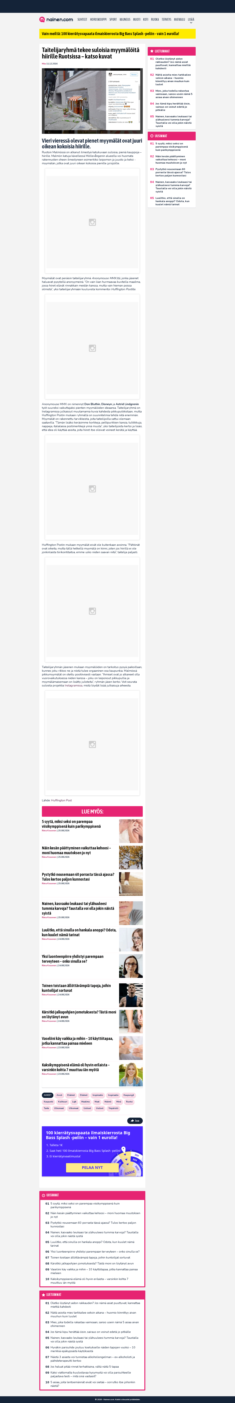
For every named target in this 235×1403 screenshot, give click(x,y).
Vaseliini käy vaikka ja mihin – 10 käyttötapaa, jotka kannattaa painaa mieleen (77, 1041)
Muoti (136, 19)
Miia (44, 63)
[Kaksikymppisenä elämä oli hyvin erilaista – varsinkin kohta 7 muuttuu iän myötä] (131, 1074)
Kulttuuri (62, 1101)
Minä (118, 1101)
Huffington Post (61, 800)
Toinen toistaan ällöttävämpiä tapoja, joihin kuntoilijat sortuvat (76, 988)
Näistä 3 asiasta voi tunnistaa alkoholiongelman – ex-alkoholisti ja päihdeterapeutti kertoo (93, 1359)
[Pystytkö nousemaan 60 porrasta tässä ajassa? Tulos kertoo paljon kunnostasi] (131, 884)
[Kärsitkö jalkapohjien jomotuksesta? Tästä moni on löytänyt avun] (131, 1022)
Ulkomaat (59, 1108)
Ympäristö (113, 1108)
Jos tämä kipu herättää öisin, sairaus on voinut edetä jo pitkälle (91, 1332)
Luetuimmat (54, 1295)
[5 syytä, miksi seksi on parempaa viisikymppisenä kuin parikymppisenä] (131, 831)
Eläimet (71, 1095)
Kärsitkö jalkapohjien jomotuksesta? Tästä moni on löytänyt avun (79, 1014)
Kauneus (125, 19)
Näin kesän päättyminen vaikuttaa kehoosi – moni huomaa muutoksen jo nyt (76, 850)
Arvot (59, 1095)
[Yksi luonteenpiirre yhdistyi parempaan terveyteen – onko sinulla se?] (131, 966)
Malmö (108, 1101)
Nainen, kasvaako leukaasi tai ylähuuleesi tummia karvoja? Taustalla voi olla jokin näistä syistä (78, 908)
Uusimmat (53, 1195)
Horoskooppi (98, 19)
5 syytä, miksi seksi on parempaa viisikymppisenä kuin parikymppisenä (71, 824)
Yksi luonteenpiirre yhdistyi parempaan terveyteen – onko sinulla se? (72, 959)
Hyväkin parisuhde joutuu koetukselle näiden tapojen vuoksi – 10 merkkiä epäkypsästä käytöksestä (93, 1349)
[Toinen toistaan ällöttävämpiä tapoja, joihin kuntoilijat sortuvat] (131, 995)
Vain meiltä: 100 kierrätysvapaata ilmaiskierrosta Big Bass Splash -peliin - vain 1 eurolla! (110, 33)
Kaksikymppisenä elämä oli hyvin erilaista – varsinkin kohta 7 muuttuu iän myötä (76, 1067)
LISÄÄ (191, 19)
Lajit (74, 1101)
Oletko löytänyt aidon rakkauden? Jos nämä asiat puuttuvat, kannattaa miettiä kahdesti (95, 1305)
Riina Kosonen (49, 830)
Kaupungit (129, 1095)
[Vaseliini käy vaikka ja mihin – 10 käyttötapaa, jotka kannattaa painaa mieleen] (131, 1048)
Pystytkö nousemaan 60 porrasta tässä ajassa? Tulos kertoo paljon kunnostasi (78, 877)
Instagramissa (73, 685)
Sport (113, 19)
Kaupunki (48, 1101)
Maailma (85, 1101)
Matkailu (179, 19)
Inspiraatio (98, 1095)
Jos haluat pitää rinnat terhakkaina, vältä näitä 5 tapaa (85, 1367)
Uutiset (87, 1108)
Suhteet (82, 19)
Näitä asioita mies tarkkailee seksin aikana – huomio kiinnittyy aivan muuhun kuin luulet (93, 1314)
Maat (97, 1101)
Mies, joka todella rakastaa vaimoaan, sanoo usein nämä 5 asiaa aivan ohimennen (95, 1324)
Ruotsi (129, 1101)
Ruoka (155, 19)
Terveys (166, 19)
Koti (145, 19)
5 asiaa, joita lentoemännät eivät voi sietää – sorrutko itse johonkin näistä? (93, 1384)
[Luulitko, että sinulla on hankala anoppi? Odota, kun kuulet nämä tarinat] (131, 939)
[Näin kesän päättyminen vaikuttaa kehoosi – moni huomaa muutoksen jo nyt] (131, 857)
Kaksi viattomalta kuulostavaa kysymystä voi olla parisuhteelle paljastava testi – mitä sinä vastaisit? (91, 1374)
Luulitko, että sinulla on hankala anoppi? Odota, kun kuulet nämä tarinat (79, 932)
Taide (46, 1108)
